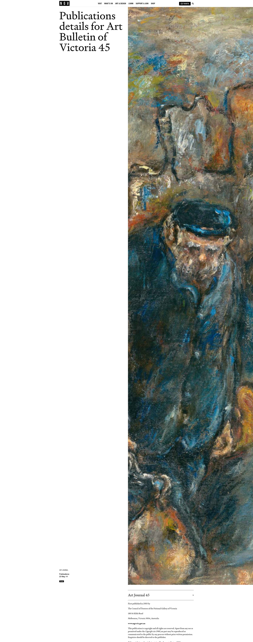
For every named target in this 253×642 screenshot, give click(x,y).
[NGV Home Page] (64, 3)
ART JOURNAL (63, 570)
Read (61, 581)
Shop (153, 4)
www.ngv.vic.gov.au (136, 623)
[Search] (193, 4)
